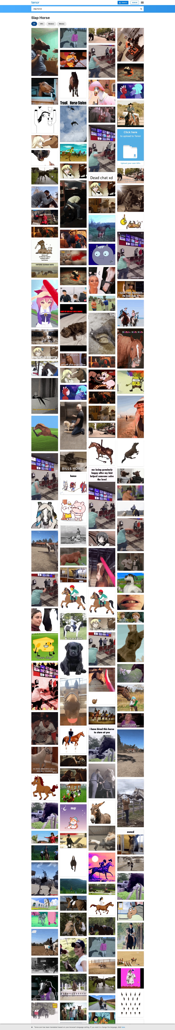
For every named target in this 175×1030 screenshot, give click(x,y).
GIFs (41, 24)
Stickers (51, 24)
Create (124, 2)
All (34, 24)
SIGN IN (134, 2)
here (123, 1027)
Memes (61, 24)
